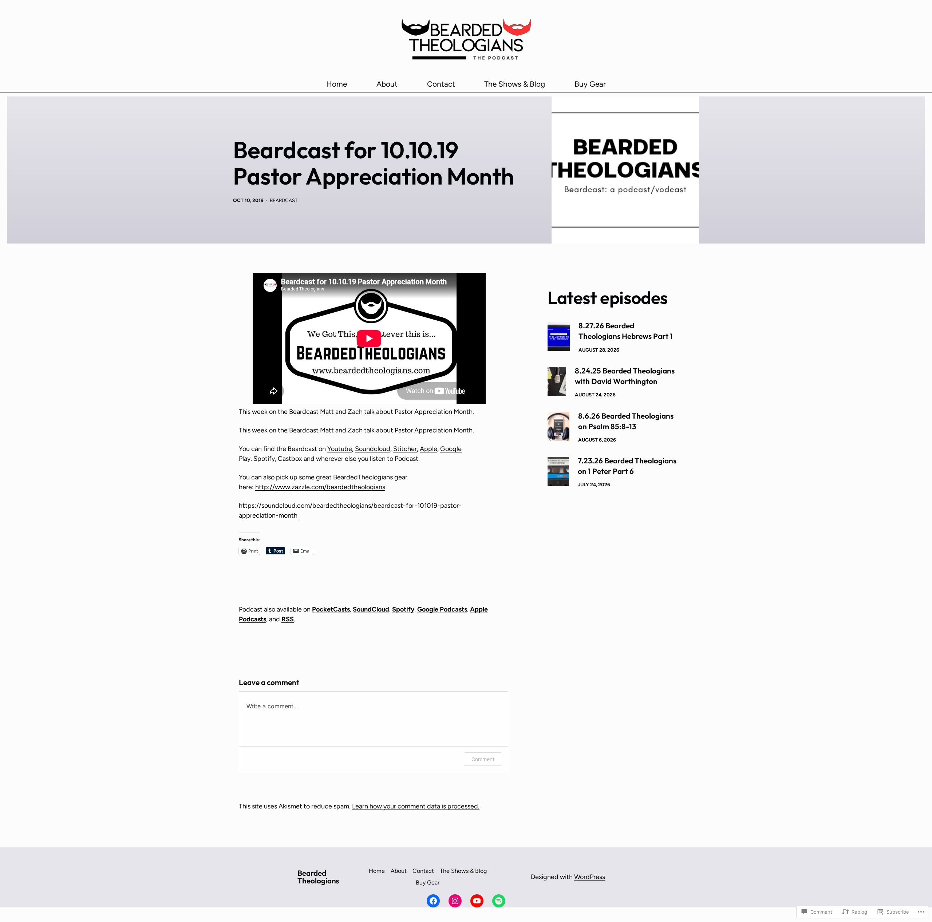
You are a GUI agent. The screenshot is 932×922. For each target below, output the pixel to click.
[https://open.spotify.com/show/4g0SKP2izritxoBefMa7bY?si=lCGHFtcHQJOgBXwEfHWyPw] (498, 900)
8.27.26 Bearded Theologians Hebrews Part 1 (625, 331)
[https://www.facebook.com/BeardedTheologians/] (433, 900)
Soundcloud (372, 449)
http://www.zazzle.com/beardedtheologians (320, 487)
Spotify (264, 459)
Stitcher (405, 449)
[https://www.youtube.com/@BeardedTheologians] (476, 900)
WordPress (589, 877)
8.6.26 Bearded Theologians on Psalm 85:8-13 (626, 421)
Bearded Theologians (318, 876)
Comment (482, 759)
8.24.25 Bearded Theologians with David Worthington (625, 376)
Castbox (290, 459)
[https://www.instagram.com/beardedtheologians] (455, 900)
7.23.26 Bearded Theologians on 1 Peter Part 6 (627, 466)
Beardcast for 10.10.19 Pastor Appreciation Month (373, 163)
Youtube (339, 449)
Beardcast (283, 200)
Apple (428, 449)
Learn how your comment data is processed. (415, 806)
